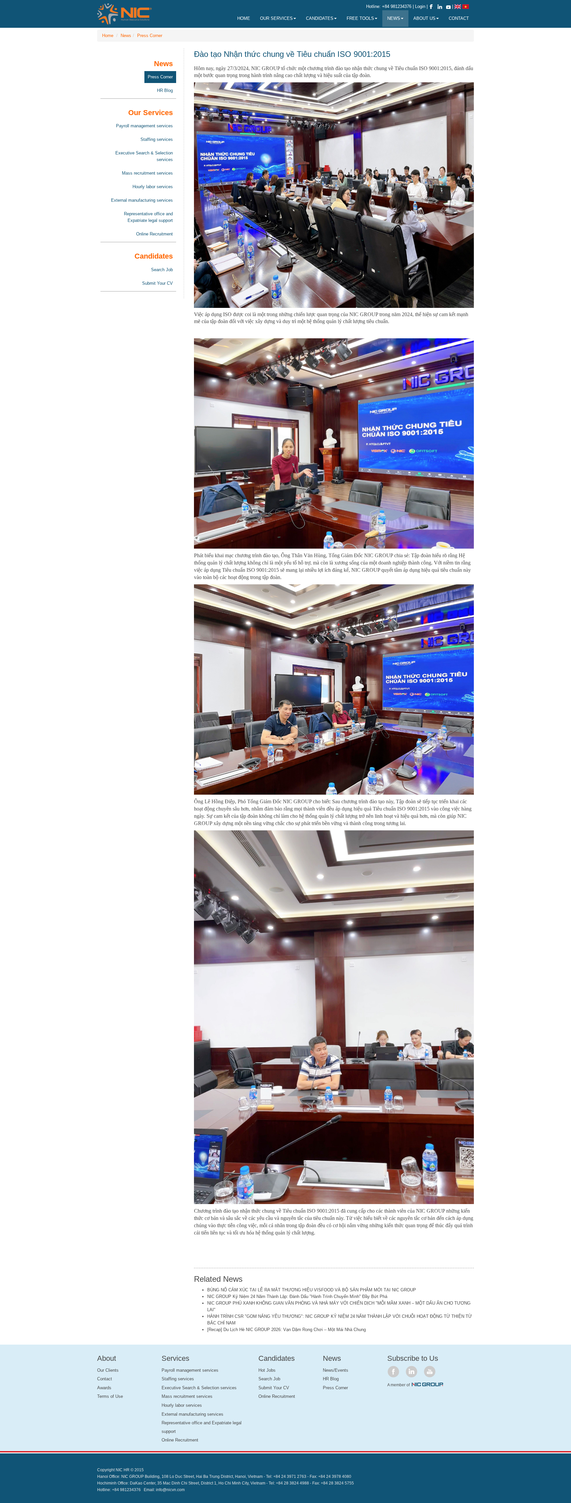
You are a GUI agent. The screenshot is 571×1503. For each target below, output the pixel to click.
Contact (104, 1378)
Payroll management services (144, 125)
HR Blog (165, 90)
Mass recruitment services (147, 173)
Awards (104, 1387)
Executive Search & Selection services (144, 156)
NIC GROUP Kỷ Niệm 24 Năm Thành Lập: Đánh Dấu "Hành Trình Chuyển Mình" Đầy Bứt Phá (297, 1296)
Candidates (319, 18)
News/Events (335, 1370)
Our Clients (108, 1370)
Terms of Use (110, 1396)
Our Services (276, 18)
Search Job (162, 269)
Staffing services (156, 139)
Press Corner (149, 35)
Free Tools (360, 18)
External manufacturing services (142, 200)
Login (421, 6)
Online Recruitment (154, 233)
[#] (393, 1372)
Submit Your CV (157, 283)
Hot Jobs (267, 1370)
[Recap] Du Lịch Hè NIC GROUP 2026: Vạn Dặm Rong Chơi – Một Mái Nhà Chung (286, 1329)
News (126, 35)
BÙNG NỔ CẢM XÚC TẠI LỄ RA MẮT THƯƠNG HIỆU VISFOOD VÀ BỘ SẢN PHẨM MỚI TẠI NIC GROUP (311, 1289)
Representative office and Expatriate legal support (148, 217)
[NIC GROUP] (427, 1384)
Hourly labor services (153, 186)
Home (107, 35)
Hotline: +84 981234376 (388, 6)
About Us (424, 18)
